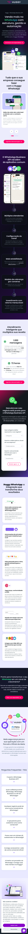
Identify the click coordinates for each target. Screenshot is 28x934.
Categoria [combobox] (9, 435)
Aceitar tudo (14, 925)
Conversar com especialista (13, 42)
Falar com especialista (12, 697)
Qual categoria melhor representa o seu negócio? (13, 431)
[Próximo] (16, 131)
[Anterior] (11, 131)
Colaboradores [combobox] (10, 446)
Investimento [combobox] (9, 458)
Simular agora (13, 464)
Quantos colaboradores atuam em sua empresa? (14, 441)
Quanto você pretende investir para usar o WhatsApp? (12, 452)
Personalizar (14, 929)
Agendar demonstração (13, 141)
